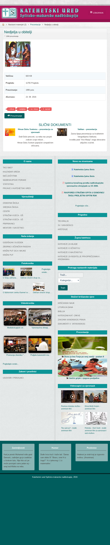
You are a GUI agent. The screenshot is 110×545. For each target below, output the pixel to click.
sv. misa (34, 109)
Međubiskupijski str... (16, 328)
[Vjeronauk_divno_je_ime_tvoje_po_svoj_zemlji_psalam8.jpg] (82, 346)
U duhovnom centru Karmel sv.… (16, 292)
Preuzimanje (16, 116)
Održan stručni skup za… (31, 278)
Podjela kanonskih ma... (41, 355)
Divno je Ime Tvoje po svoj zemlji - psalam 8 (84, 357)
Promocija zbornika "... (15, 355)
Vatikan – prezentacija (87, 129)
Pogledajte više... (82, 206)
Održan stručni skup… (42, 292)
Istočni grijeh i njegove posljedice (84, 378)
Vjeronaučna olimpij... (41, 328)
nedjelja (22, 109)
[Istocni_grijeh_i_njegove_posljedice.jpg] (82, 367)
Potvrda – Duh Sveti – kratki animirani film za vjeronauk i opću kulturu (96, 430)
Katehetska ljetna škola (84, 169)
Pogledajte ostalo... (11, 364)
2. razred (46, 109)
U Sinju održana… (10, 278)
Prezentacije (35, 25)
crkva (11, 109)
